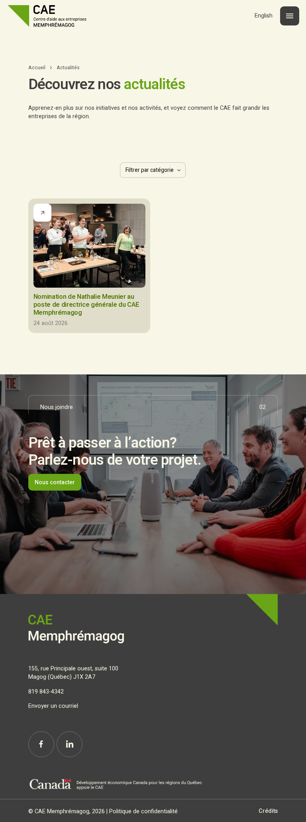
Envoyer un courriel (53, 706)
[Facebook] (41, 744)
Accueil (36, 67)
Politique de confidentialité (143, 811)
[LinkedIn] (69, 744)
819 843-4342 (46, 692)
